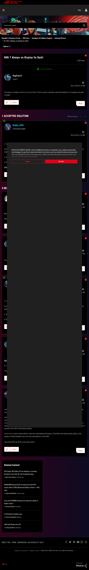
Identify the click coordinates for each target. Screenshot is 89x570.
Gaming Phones (60, 38)
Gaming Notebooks (11, 493)
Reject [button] (27, 161)
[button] (7, 102)
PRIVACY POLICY (35, 551)
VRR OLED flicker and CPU (12, 524)
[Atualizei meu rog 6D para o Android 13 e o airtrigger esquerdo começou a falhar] (81, 116)
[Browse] (5, 10)
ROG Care (26, 38)
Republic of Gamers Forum (11, 38)
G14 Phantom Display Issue (13, 514)
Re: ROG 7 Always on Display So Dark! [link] (16, 41)
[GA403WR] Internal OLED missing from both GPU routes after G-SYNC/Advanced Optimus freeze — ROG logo (22, 487)
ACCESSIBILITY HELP (36, 542)
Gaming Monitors (10, 506)
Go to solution (46, 69)
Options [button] (6, 46)
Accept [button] (61, 161)
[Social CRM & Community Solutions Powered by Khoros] (81, 565)
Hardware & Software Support (42, 38)
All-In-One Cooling (11, 477)
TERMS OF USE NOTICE (21, 551)
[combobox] (44, 25)
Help (79, 10)
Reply (80, 103)
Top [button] (6, 564)
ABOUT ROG (6, 542)
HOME (14, 542)
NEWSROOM (21, 542)
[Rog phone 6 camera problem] (85, 116)
